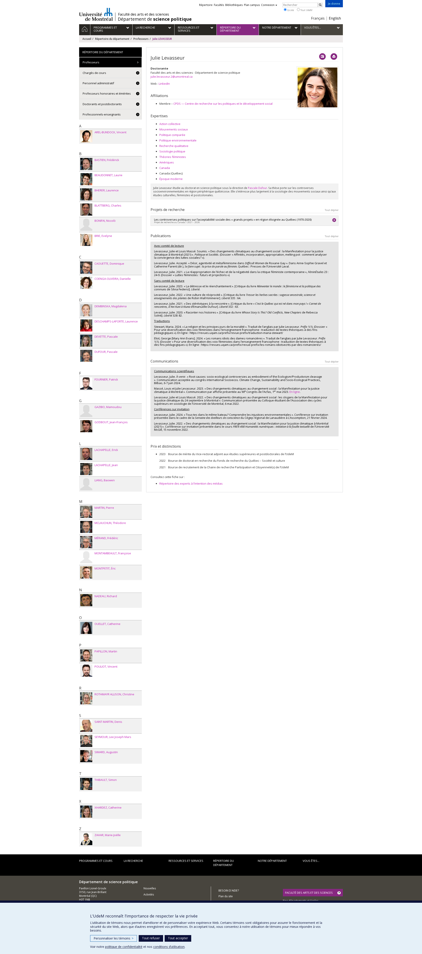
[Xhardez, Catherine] (86, 812)
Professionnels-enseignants (102, 114)
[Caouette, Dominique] (86, 268)
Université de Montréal (96, 14)
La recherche (133, 861)
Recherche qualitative (173, 146)
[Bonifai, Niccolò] (86, 225)
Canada (164, 168)
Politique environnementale (177, 140)
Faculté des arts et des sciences (143, 14)
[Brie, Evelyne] (86, 240)
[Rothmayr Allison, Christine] (86, 698)
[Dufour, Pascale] (86, 356)
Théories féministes (172, 157)
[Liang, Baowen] (86, 484)
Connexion (268, 5)
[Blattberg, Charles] (86, 209)
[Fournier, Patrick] (86, 383)
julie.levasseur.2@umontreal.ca (172, 77)
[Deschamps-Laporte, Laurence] (86, 325)
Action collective (169, 124)
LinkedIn (164, 84)
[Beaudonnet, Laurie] (86, 179)
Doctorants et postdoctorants (102, 104)
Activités (149, 894)
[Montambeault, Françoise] (86, 557)
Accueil (86, 39)
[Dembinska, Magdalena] (86, 310)
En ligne (294, 392)
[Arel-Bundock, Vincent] (86, 136)
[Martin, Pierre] (86, 512)
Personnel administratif (98, 83)
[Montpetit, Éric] (86, 572)
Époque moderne (171, 179)
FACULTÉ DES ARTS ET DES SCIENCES (309, 893)
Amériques (166, 162)
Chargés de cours (94, 73)
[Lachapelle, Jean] (86, 469)
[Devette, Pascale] (86, 341)
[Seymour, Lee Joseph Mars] (86, 741)
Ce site (290, 10)
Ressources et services (186, 861)
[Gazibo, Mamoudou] (86, 411)
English (335, 18)
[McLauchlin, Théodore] (86, 527)
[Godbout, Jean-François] (86, 426)
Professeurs (141, 39)
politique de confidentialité (123, 947)
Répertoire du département (112, 39)
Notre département (272, 861)
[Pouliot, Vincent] (86, 671)
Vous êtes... (311, 861)
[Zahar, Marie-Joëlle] (86, 839)
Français (318, 18)
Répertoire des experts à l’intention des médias (191, 483)
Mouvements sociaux (173, 129)
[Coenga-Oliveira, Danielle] (86, 283)
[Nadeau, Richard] (86, 600)
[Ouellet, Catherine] (86, 628)
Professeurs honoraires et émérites (107, 93)
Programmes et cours (96, 861)
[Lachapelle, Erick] (86, 454)
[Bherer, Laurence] (86, 194)
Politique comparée (172, 135)
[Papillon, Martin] (86, 655)
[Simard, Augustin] (86, 756)
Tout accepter (178, 938)
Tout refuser (151, 938)
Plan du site (225, 896)
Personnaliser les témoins (113, 938)
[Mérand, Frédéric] (86, 542)
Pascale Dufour (257, 188)
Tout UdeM (306, 10)
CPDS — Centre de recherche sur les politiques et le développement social (223, 104)
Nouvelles (150, 888)
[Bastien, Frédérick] (86, 164)
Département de (155, 19)
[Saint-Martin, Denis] (86, 726)
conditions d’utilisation (169, 947)
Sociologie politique (172, 151)
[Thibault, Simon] (86, 784)
